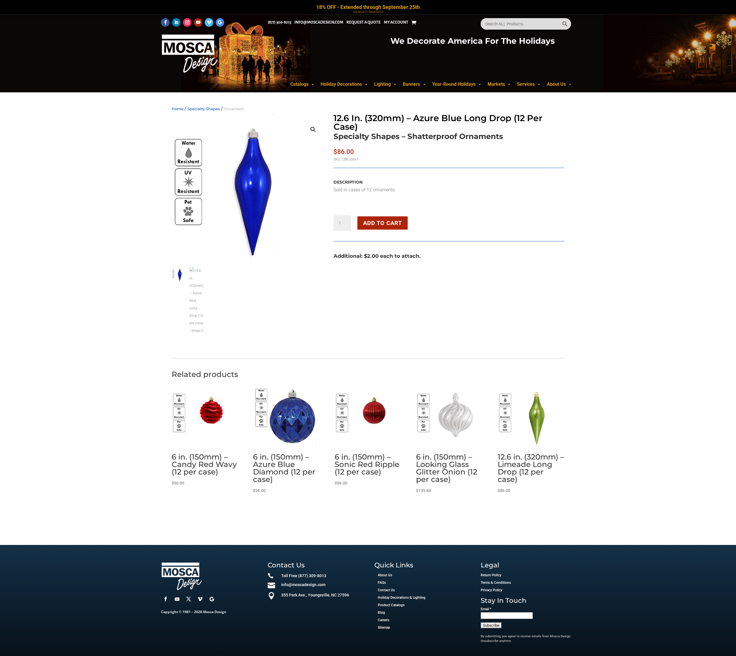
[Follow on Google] (220, 22)
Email (486, 609)
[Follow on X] (188, 599)
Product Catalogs (391, 605)
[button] (313, 129)
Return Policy (491, 575)
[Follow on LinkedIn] (176, 22)
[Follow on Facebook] (165, 22)
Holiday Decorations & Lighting (401, 598)
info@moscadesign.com (318, 22)
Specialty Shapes (203, 108)
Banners (411, 84)
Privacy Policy (491, 590)
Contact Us (386, 590)
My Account (396, 22)
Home (177, 108)
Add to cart (382, 223)
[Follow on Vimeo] (209, 22)
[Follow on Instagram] (187, 22)
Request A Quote (363, 22)
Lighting (382, 84)
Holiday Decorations (341, 84)
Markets (496, 84)
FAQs (382, 583)
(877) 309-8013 (279, 22)
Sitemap (384, 628)
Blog (381, 613)
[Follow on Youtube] (198, 22)
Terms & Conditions (496, 583)
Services (526, 84)
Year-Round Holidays (454, 84)
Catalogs (299, 84)
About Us (556, 84)
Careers (383, 620)
